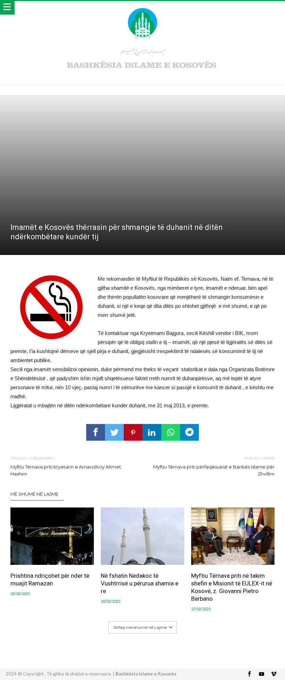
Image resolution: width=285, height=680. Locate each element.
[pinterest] (133, 432)
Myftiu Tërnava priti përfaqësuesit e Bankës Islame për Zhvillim (214, 466)
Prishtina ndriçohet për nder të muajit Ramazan (49, 579)
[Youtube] (261, 674)
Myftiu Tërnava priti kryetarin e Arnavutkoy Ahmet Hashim (65, 466)
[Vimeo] (273, 674)
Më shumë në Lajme (34, 494)
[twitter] (114, 432)
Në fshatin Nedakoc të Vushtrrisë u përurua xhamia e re (139, 583)
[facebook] (95, 432)
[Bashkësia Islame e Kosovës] (142, 8)
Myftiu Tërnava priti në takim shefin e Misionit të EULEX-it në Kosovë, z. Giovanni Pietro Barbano (231, 587)
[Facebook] (249, 674)
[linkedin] (151, 432)
